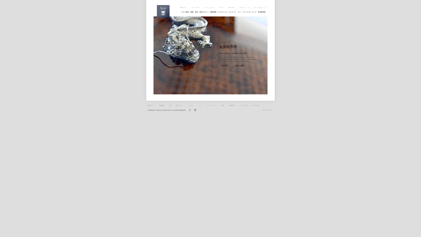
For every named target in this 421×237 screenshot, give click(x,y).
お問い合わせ (231, 7)
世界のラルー (183, 7)
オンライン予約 (195, 7)
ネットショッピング (209, 7)
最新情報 (213, 12)
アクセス (221, 7)
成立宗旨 (224, 65)
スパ (239, 12)
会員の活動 (239, 65)
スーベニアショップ (249, 12)
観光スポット (204, 12)
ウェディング (222, 12)
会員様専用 (262, 12)
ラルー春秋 (185, 12)
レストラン (232, 12)
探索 (191, 12)
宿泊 (196, 12)
